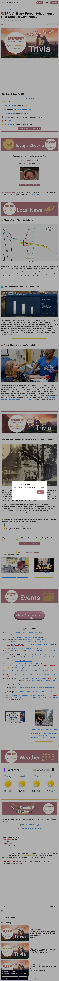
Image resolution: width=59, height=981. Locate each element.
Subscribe (40, 492)
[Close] (45, 483)
